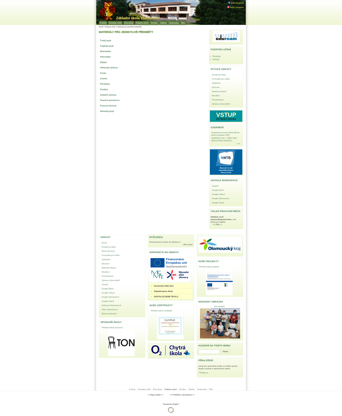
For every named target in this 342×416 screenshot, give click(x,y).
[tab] (171, 286)
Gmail (222, 186)
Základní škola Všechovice (137, 18)
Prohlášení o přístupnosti (182, 395)
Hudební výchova (108, 95)
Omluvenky (174, 23)
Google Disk (224, 190)
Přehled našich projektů (209, 267)
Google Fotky (225, 194)
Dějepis (103, 62)
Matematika (105, 51)
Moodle (222, 96)
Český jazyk (105, 40)
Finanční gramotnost (109, 100)
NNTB (226, 157)
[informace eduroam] (226, 42)
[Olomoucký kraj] (220, 252)
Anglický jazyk (107, 46)
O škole (103, 23)
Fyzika (103, 73)
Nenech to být (226, 168)
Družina (154, 23)
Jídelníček (216, 83)
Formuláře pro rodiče (221, 79)
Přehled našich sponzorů (112, 328)
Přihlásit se (203, 373)
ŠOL (183, 23)
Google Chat (224, 203)
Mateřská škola (226, 91)
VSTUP (226, 115)
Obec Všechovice (116, 310)
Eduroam (216, 87)
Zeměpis (104, 89)
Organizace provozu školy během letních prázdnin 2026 (225, 134)
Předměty (217, 56)
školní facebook (237, 3)
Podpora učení (142, 23)
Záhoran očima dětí (224, 104)
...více (238, 143)
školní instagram (236, 7)
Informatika (105, 57)
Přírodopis (105, 84)
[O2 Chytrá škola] (171, 355)
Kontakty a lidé (115, 23)
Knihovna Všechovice (118, 305)
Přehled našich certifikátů (161, 311)
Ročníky (216, 59)
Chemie (103, 78)
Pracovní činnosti (108, 106)
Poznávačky (224, 100)
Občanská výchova (109, 67)
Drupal (176, 404)
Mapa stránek (155, 395)
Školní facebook (116, 314)
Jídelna (163, 23)
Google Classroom (223, 198)
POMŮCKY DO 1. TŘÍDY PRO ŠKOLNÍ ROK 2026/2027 (224, 139)
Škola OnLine (115, 251)
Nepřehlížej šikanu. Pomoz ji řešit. (226, 171)
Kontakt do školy (219, 75)
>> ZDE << (217, 225)
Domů (101, 27)
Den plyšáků (219, 306)
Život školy (128, 23)
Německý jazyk (107, 111)
